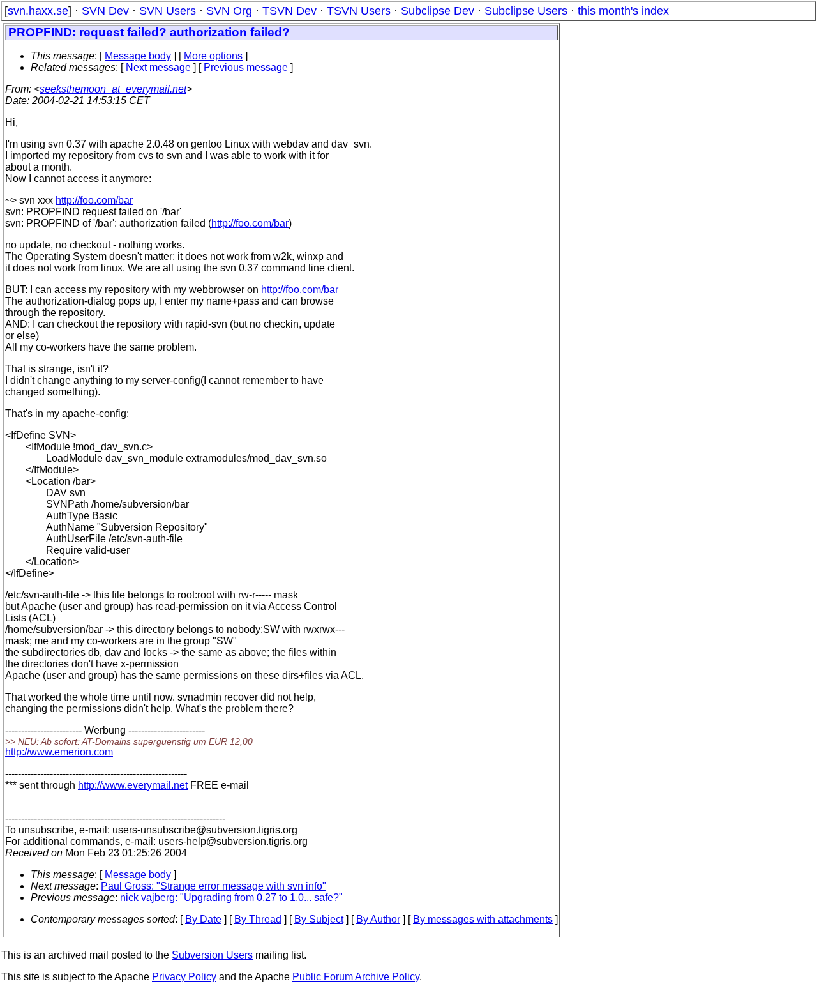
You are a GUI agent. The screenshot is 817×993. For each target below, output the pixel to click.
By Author (378, 919)
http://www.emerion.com (59, 752)
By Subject (318, 919)
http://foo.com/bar (94, 200)
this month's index (623, 10)
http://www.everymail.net (133, 785)
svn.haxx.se (38, 10)
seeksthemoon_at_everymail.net (113, 89)
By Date (203, 919)
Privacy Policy (184, 976)
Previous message (246, 67)
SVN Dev (105, 10)
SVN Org (229, 10)
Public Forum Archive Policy (355, 976)
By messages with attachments (483, 919)
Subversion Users (212, 955)
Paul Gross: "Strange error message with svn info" (213, 886)
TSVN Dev (289, 10)
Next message (158, 67)
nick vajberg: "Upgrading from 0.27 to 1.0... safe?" (231, 897)
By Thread (257, 919)
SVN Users (167, 10)
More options (213, 55)
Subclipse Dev (437, 10)
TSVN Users (359, 10)
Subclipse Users (525, 10)
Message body (138, 55)
